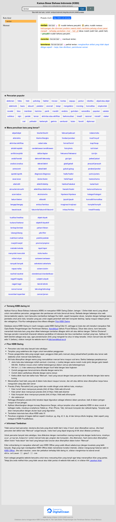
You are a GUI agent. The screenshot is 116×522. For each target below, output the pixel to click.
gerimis (54, 121)
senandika (85, 111)
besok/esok (16, 209)
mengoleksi (68, 106)
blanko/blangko (42, 138)
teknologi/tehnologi (42, 289)
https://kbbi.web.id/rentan (61, 18)
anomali (49, 106)
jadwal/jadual (94, 158)
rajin (19, 116)
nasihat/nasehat (16, 273)
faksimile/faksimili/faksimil (42, 209)
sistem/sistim (42, 268)
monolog (79, 106)
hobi (27, 100)
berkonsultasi (68, 116)
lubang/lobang (16, 232)
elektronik (13, 106)
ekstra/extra (42, 194)
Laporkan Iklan (96, 460)
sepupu (72, 100)
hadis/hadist (68, 173)
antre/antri (17, 168)
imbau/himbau (68, 209)
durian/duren (42, 178)
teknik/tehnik (42, 283)
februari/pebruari (68, 133)
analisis (65, 111)
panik (47, 111)
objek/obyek (43, 217)
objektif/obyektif (42, 222)
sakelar (106, 111)
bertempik (44, 121)
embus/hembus (42, 204)
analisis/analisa (16, 163)
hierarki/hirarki (68, 189)
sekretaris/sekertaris (42, 263)
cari (23, 121)
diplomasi (90, 121)
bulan (73, 121)
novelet (10, 111)
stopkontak (102, 106)
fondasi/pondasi (68, 138)
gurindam (74, 111)
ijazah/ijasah (68, 199)
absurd (31, 106)
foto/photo (68, 148)
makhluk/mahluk (16, 238)
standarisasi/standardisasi (42, 273)
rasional (88, 116)
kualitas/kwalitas (16, 217)
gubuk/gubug (68, 168)
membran (28, 111)
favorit (81, 121)
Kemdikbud (53, 328)
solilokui (10, 116)
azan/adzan (16, 194)
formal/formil (68, 143)
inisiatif (97, 116)
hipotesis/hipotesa (68, 194)
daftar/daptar (42, 153)
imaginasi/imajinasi (68, 204)
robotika (90, 100)
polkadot (33, 121)
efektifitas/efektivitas (42, 189)
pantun (81, 100)
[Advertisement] (76, 68)
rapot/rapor (42, 248)
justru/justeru (94, 173)
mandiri (55, 111)
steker (106, 116)
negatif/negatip (17, 278)
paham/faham (42, 227)
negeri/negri (16, 283)
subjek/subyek (43, 278)
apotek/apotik (16, 173)
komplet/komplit (94, 204)
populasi (96, 111)
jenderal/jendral (94, 168)
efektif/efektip (42, 184)
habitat (46, 100)
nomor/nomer (16, 289)
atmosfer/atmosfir (16, 189)
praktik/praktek (42, 238)
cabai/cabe (42, 143)
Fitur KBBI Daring (62, 321)
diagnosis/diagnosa (42, 173)
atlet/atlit (16, 184)
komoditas (90, 106)
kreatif (79, 116)
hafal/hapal (68, 178)
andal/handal (16, 158)
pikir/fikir (42, 232)
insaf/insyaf (94, 138)
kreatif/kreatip (94, 209)
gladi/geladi (68, 163)
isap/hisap (94, 143)
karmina (38, 111)
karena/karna (94, 178)
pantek (28, 116)
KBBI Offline (9, 450)
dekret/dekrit (42, 163)
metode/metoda (16, 248)
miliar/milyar (17, 258)
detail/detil (42, 168)
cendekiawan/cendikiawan (42, 148)
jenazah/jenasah (94, 163)
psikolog (36, 100)
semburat (63, 121)
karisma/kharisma (94, 189)
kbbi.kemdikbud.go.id (57, 339)
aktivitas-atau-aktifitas (51, 116)
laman (36, 116)
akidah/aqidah (16, 148)
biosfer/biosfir (42, 133)
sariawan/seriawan (42, 258)
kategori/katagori (94, 194)
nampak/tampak (16, 263)
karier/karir (94, 184)
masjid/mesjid (16, 243)
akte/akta (17, 138)
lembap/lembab (16, 227)
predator (40, 106)
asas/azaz (16, 178)
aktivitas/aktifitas (17, 143)
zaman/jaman (42, 294)
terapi (58, 106)
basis (22, 106)
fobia (20, 100)
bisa (18, 111)
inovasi (54, 100)
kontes (63, 100)
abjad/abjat (16, 133)
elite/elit (42, 199)
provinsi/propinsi (42, 243)
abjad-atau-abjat (102, 100)
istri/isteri (94, 148)
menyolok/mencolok (16, 253)
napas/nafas (17, 268)
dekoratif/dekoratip (42, 158)
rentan (9, 21)
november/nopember (16, 294)
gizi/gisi (68, 158)
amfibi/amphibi (17, 153)
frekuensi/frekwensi (68, 153)
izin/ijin (94, 153)
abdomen (10, 100)
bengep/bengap (16, 204)
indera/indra (94, 133)
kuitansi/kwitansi (16, 222)
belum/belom (16, 199)
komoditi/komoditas (94, 199)
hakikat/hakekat (68, 184)
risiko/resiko (43, 253)
